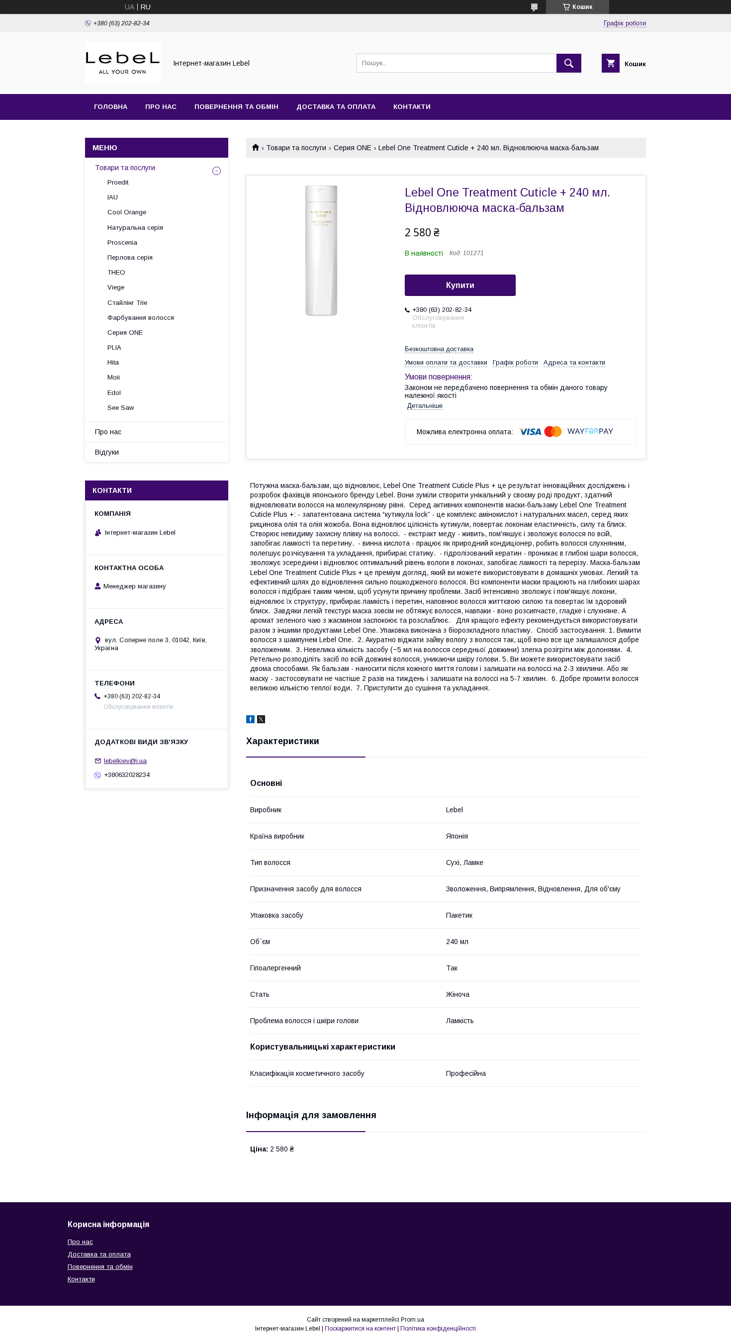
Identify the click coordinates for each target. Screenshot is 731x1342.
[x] (261, 721)
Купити (460, 285)
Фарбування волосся (140, 317)
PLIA (114, 347)
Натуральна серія (135, 227)
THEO (116, 272)
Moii (113, 377)
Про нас (161, 106)
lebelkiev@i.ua (125, 761)
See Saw (120, 407)
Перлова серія (130, 257)
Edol (114, 392)
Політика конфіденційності (438, 1328)
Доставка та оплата (335, 106)
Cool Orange (126, 212)
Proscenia (122, 242)
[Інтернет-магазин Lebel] (123, 81)
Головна (110, 106)
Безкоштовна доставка (439, 349)
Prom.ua (412, 1319)
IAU (112, 197)
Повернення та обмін (236, 106)
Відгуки (107, 452)
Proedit (117, 182)
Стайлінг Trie (127, 302)
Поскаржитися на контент (360, 1328)
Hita (113, 362)
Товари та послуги (296, 148)
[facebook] (250, 721)
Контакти (412, 106)
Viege (115, 287)
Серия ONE (352, 148)
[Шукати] (568, 63)
